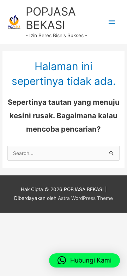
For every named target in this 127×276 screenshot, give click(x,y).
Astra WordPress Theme (85, 198)
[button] (84, 260)
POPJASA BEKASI (51, 18)
